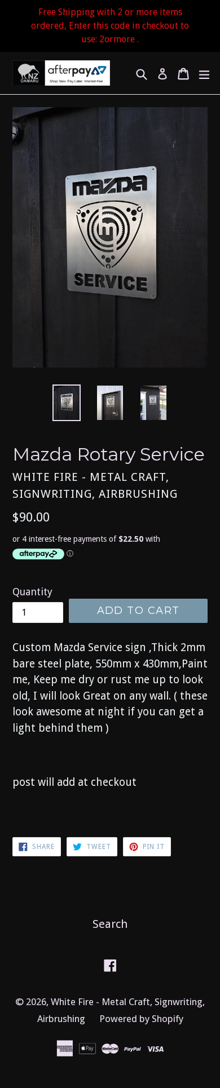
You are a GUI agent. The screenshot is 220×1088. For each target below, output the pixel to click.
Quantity (32, 592)
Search (110, 924)
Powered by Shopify (141, 1018)
